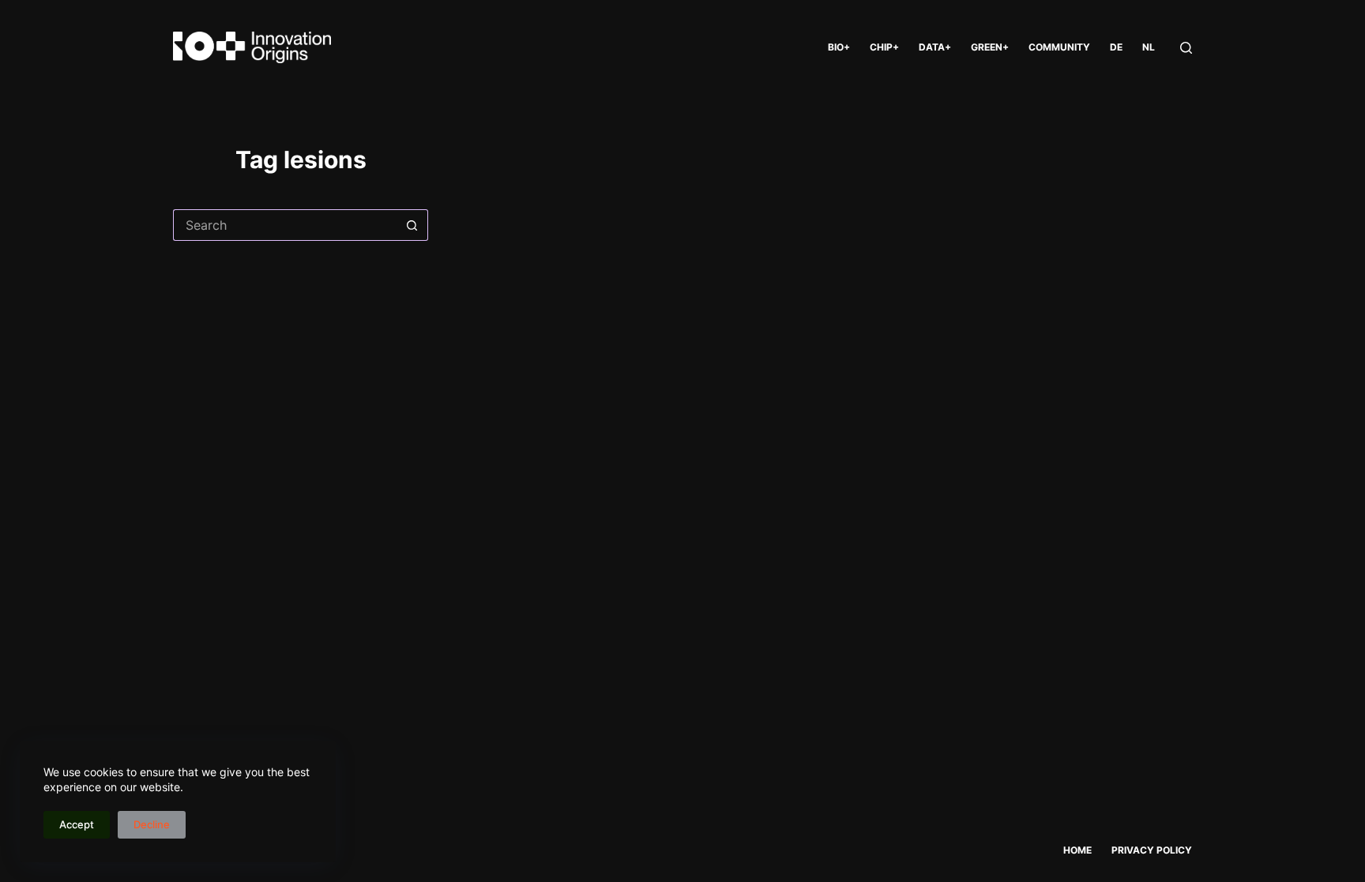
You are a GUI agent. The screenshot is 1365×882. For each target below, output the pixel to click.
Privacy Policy (1151, 850)
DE (1116, 47)
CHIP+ (884, 47)
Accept (76, 824)
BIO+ (839, 47)
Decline (151, 824)
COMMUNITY (1059, 47)
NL (1148, 47)
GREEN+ (990, 47)
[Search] (1186, 48)
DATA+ (935, 47)
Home (1077, 850)
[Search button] (412, 225)
